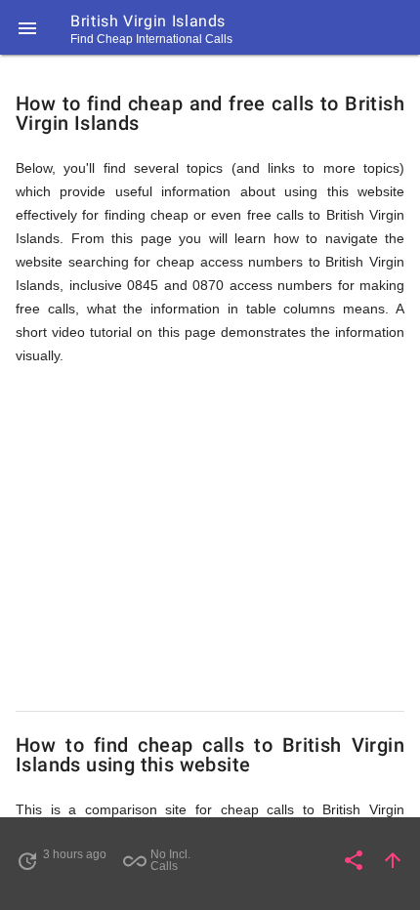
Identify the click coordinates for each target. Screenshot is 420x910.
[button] (27, 27)
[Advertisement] (210, 539)
